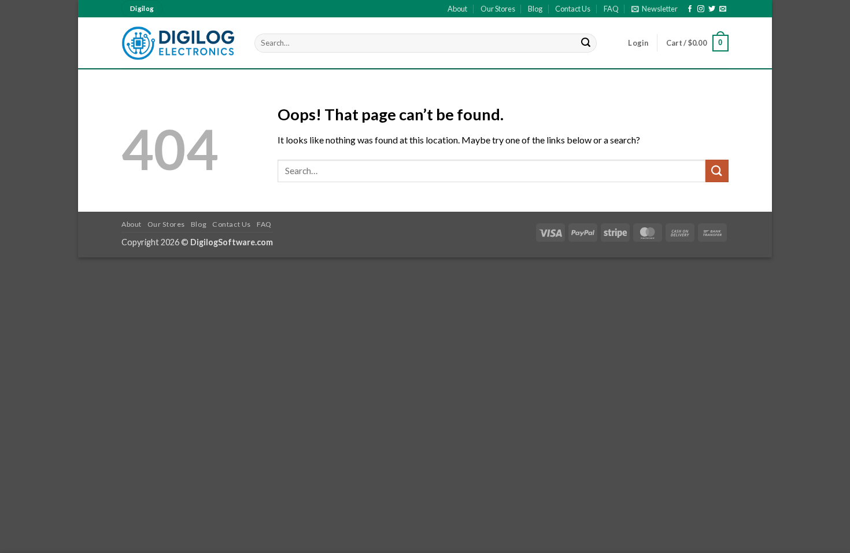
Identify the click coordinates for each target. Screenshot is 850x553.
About (457, 8)
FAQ (611, 8)
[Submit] (586, 43)
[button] (654, 8)
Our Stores (498, 8)
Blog (535, 8)
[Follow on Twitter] (711, 9)
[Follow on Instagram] (700, 9)
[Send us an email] (722, 9)
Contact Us (572, 8)
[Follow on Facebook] (689, 9)
